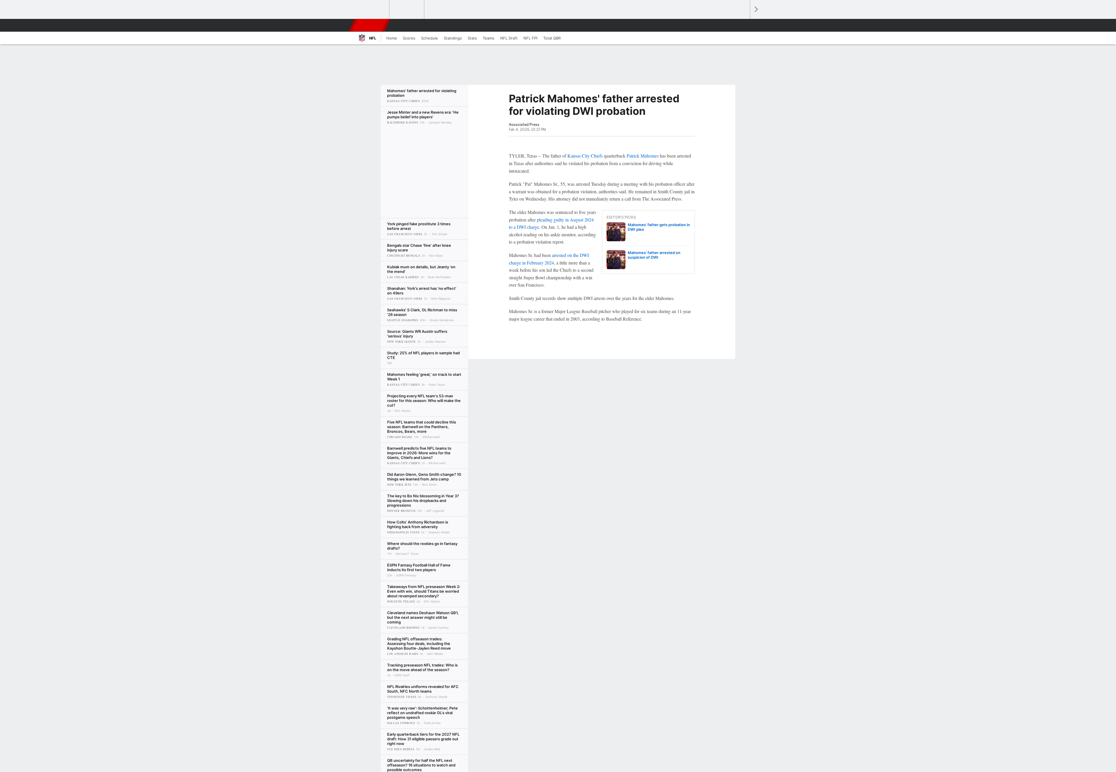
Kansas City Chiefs (585, 156)
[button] (743, 25)
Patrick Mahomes (643, 156)
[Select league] (372, 9)
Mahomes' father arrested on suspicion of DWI (654, 255)
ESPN (370, 25)
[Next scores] (755, 9)
